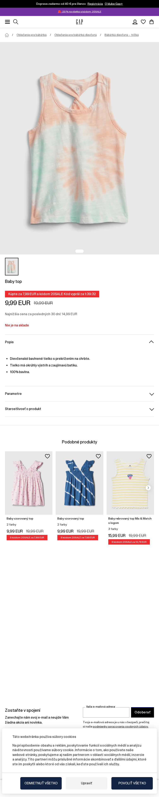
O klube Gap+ (114, 3)
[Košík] (151, 21)
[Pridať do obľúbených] (47, 456)
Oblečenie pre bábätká (32, 35)
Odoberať (143, 712)
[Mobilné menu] (7, 21)
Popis (9, 342)
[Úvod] (7, 35)
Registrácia (95, 3)
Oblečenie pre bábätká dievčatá (75, 35)
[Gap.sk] (79, 21)
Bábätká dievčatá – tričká (122, 35)
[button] (148, 487)
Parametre (13, 394)
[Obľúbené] (143, 21)
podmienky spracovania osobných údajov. (120, 726)
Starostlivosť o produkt (23, 409)
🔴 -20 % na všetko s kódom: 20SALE (79, 11)
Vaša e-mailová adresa (100, 706)
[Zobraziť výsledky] (15, 21)
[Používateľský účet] (134, 21)
